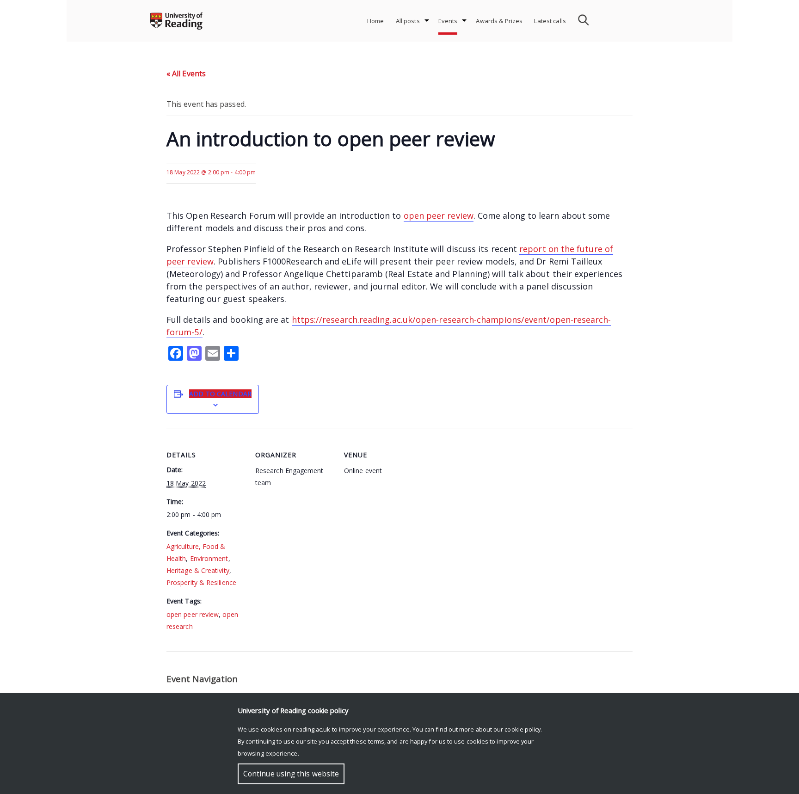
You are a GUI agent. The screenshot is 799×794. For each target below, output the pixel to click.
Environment (209, 558)
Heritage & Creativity (197, 570)
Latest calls (550, 21)
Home (375, 21)
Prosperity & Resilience (201, 582)
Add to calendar (220, 393)
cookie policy (522, 729)
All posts (408, 21)
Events (448, 21)
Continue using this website (291, 774)
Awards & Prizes (499, 21)
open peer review (438, 215)
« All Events (186, 73)
